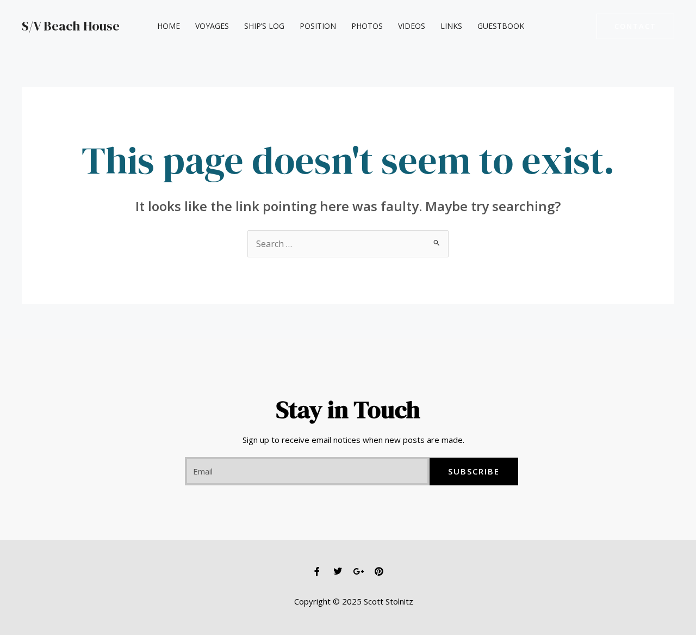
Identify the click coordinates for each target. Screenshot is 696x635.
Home (168, 26)
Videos (411, 26)
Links (451, 26)
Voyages (212, 26)
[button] (635, 26)
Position (318, 26)
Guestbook (500, 26)
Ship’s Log (264, 26)
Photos (367, 26)
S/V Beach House (71, 26)
